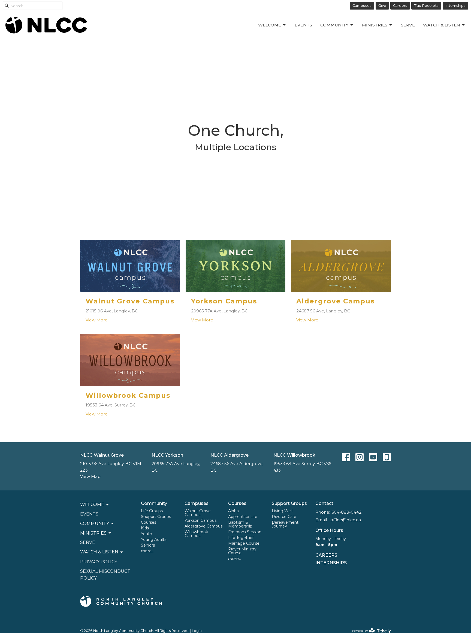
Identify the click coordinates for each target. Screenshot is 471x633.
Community (334, 25)
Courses (148, 522)
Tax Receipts (426, 5)
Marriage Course (243, 543)
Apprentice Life (242, 516)
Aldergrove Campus (203, 526)
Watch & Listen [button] (99, 551)
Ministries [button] (93, 533)
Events (303, 25)
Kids (145, 528)
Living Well (282, 510)
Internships (455, 5)
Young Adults (153, 539)
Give (382, 5)
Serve (408, 25)
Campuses (362, 5)
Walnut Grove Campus (198, 512)
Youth (146, 533)
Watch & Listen (441, 25)
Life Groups (152, 510)
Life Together (241, 537)
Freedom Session (244, 531)
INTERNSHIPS (331, 562)
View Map (90, 476)
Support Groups (156, 516)
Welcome (269, 25)
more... (147, 550)
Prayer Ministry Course (242, 551)
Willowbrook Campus (196, 533)
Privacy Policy (98, 561)
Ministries (374, 25)
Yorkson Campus (200, 520)
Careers (400, 5)
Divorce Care (284, 516)
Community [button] (94, 523)
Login (197, 631)
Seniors (148, 545)
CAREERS (326, 555)
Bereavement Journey (285, 524)
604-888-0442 (346, 512)
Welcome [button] (92, 504)
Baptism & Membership (240, 524)
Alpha (233, 510)
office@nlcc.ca (345, 519)
